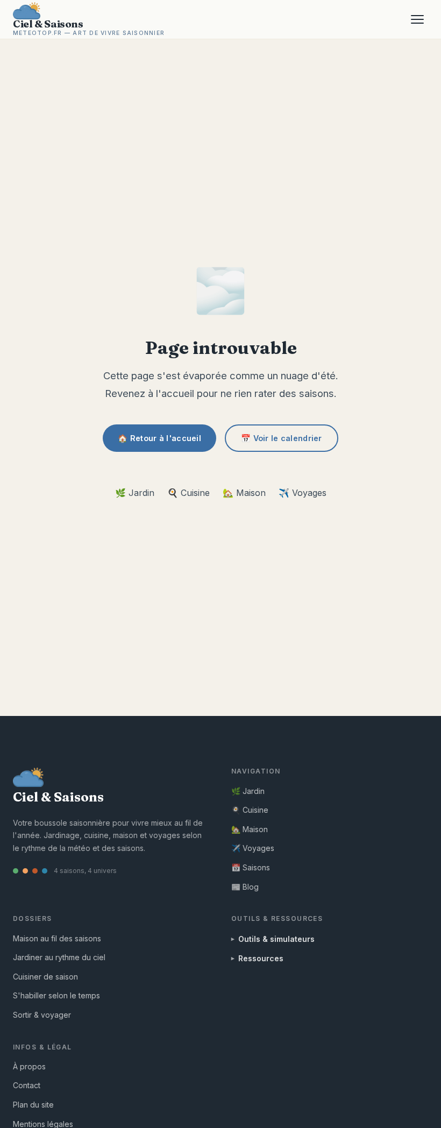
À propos (29, 1066)
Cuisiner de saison (45, 976)
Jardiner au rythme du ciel (59, 957)
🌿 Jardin (134, 492)
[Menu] (417, 19)
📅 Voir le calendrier (281, 438)
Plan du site (33, 1104)
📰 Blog (245, 886)
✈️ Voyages (302, 492)
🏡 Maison (244, 492)
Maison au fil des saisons (57, 938)
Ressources (260, 958)
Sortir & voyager (42, 1014)
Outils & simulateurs (276, 938)
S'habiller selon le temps (56, 995)
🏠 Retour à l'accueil (159, 438)
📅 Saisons (250, 867)
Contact (26, 1085)
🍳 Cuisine (188, 492)
